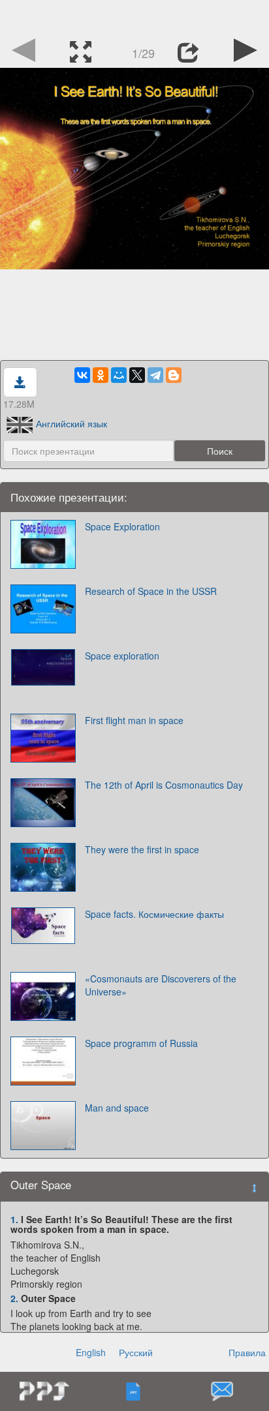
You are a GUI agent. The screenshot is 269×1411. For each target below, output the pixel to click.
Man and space (117, 1107)
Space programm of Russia (141, 1043)
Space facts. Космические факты (154, 913)
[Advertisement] (134, 16)
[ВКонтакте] (82, 375)
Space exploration (122, 655)
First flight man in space (134, 720)
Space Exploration (122, 526)
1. (14, 1219)
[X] (137, 375)
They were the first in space (142, 849)
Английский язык (71, 423)
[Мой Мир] (119, 375)
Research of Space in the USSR (151, 591)
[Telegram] (155, 375)
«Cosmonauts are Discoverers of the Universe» (160, 985)
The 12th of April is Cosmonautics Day (164, 784)
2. (14, 1298)
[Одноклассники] (100, 375)
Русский (136, 1352)
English (91, 1352)
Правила (247, 1352)
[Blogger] (174, 375)
